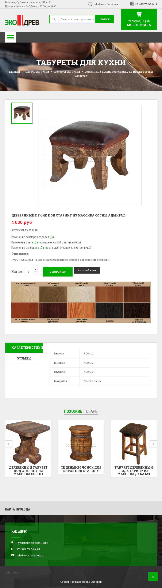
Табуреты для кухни (66, 71)
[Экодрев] (24, 20)
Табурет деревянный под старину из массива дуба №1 (81, 470)
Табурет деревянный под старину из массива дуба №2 (134, 470)
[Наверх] (153, 578)
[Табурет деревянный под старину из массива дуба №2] (134, 443)
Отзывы (24, 358)
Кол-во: (17, 272)
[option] (21, 113)
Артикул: (17, 230)
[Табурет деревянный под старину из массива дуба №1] (81, 443)
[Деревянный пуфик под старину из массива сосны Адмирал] (21, 113)
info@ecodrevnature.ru (107, 4)
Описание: (19, 254)
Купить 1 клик (87, 270)
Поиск (104, 19)
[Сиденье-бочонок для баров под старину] (28, 443)
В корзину (58, 271)
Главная (14, 71)
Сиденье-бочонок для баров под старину (28, 469)
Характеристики (27, 348)
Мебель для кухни (37, 71)
